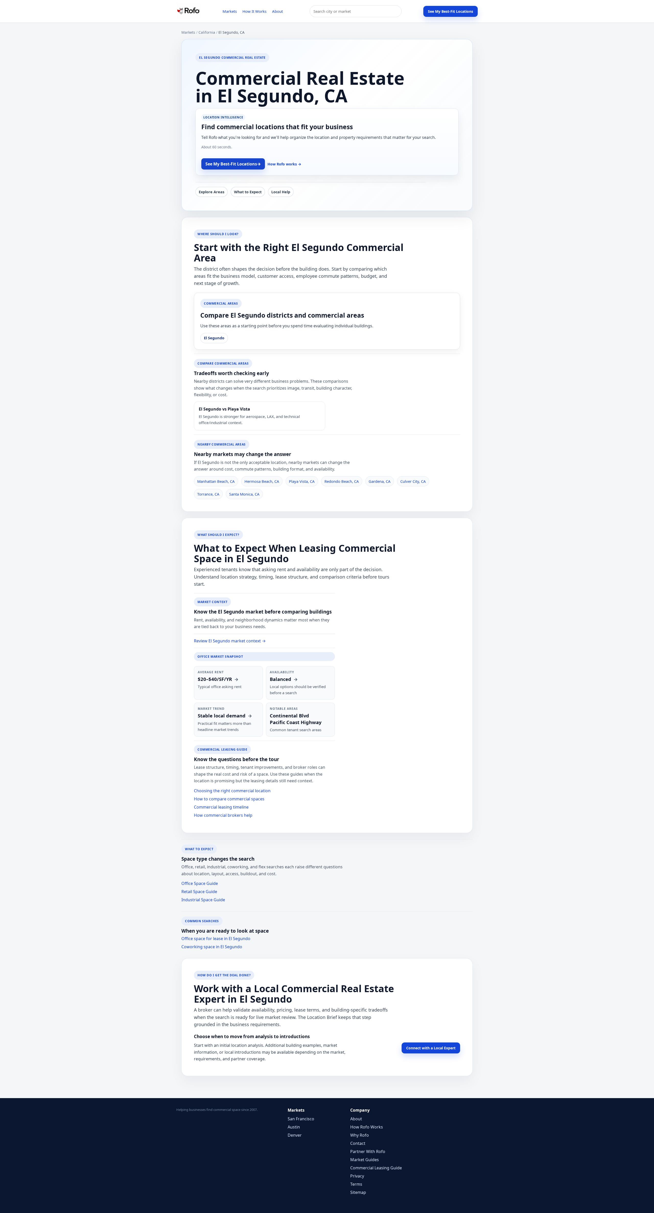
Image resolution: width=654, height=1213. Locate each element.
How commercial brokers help (223, 815)
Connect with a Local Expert (431, 1048)
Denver (295, 1135)
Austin (294, 1127)
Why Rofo (359, 1135)
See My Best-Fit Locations (450, 11)
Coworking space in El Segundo (211, 947)
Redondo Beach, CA (341, 481)
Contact (357, 1143)
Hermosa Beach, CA (261, 481)
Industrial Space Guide (203, 900)
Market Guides (364, 1159)
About (277, 11)
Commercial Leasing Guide (376, 1168)
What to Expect (248, 191)
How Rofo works (284, 164)
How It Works (254, 11)
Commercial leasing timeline (221, 807)
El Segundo (214, 337)
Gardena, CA (380, 481)
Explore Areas (211, 191)
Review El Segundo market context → (230, 641)
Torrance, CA (208, 494)
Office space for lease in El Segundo (215, 938)
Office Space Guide (199, 883)
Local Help (280, 191)
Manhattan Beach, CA (216, 481)
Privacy (357, 1176)
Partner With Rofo (367, 1151)
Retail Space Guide (199, 891)
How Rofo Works (366, 1127)
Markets (230, 11)
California (206, 32)
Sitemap (358, 1192)
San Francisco (301, 1119)
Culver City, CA (413, 481)
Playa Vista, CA (302, 481)
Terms (356, 1184)
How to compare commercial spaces (229, 799)
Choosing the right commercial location (232, 791)
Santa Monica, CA (244, 494)
